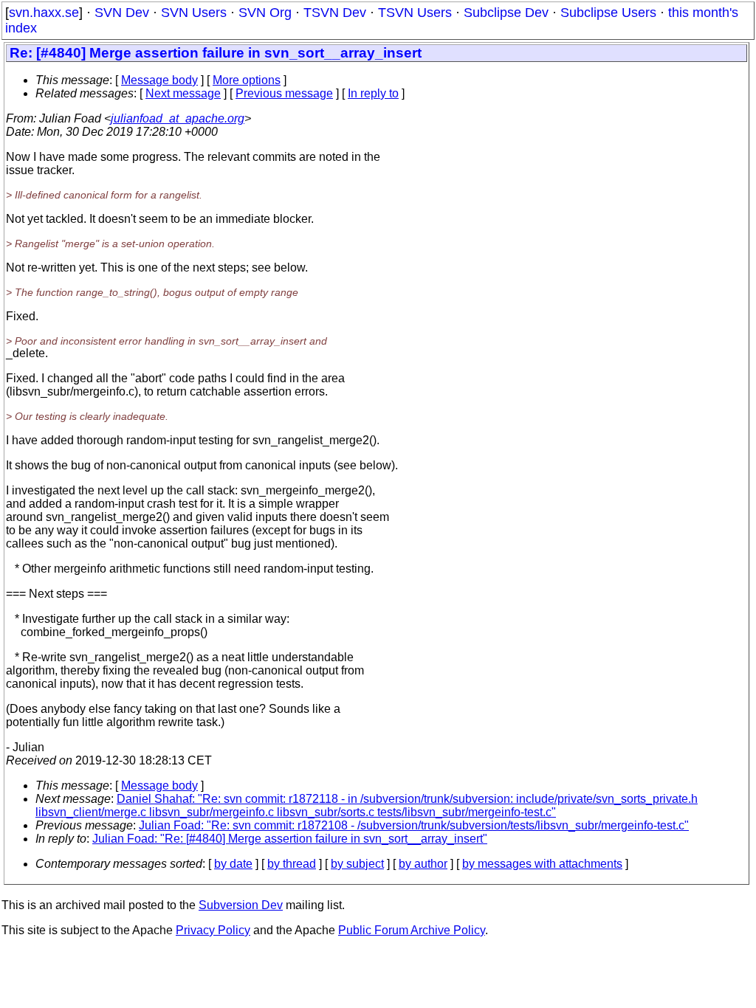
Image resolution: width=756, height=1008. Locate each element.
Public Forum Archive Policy (411, 930)
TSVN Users (415, 12)
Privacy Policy (213, 930)
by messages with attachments (542, 863)
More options (247, 80)
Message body (159, 80)
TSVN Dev (334, 12)
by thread (291, 863)
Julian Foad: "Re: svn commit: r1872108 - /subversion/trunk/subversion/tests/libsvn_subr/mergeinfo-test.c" (414, 825)
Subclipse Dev (506, 12)
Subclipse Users (608, 12)
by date (233, 863)
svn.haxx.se (44, 12)
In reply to (373, 93)
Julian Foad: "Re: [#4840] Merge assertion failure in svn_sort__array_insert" (289, 838)
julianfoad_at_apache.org (177, 118)
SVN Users (194, 12)
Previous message (284, 93)
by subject (357, 863)
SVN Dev (121, 12)
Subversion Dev (241, 905)
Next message (183, 93)
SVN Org (265, 12)
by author (423, 863)
